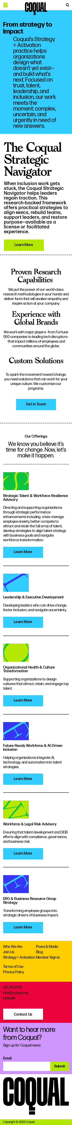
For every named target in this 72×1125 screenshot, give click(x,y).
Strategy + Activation (19, 957)
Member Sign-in (48, 957)
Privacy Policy (13, 972)
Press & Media (47, 946)
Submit (59, 1066)
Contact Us (23, 1014)
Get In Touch (36, 404)
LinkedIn (9, 998)
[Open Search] (67, 5)
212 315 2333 (12, 987)
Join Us (8, 952)
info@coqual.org (15, 992)
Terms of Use (13, 966)
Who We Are (12, 946)
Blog (39, 952)
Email (7, 1058)
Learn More (24, 244)
